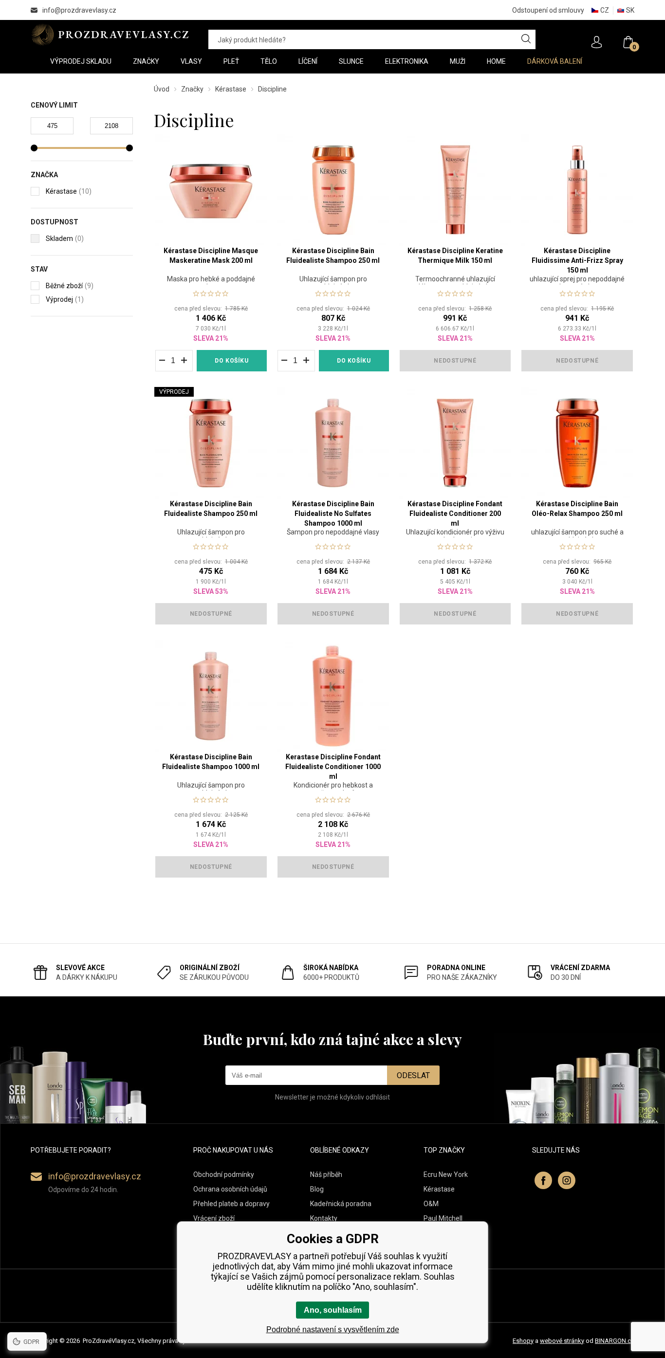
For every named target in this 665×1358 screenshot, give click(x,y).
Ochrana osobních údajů (230, 1189)
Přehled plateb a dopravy (231, 1204)
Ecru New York (446, 1174)
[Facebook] (543, 1180)
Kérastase (230, 89)
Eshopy (523, 1340)
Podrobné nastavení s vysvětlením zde (332, 1329)
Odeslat (413, 1075)
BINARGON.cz (614, 1340)
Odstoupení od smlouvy (548, 10)
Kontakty (323, 1218)
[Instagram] (566, 1180)
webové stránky (562, 1340)
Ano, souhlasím (333, 1310)
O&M (431, 1204)
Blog (317, 1189)
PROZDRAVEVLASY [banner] (110, 34)
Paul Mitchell (443, 1218)
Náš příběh (326, 1174)
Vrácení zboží (214, 1218)
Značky (192, 89)
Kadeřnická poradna (340, 1204)
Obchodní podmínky (223, 1174)
